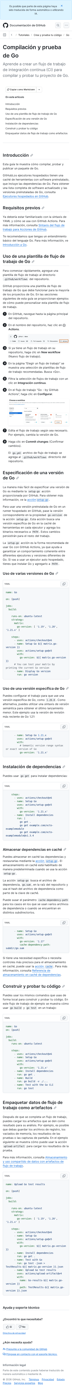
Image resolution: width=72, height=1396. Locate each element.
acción (37, 499)
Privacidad (48, 1379)
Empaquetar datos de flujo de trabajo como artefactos (33, 1105)
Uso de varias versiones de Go (28, 573)
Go (67, 34)
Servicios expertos (24, 1383)
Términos (34, 1379)
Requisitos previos (21, 207)
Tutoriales (23, 34)
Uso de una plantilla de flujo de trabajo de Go (34, 259)
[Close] (62, 6)
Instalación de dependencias (32, 766)
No (23, 1326)
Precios (7, 1383)
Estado (61, 1379)
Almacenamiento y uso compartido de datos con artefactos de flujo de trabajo (35, 1161)
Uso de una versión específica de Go (33, 688)
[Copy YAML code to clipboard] (64, 584)
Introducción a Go (15, 244)
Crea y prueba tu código (48, 34)
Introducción (16, 155)
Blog (40, 1383)
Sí (11, 1326)
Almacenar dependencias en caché (32, 849)
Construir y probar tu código (32, 986)
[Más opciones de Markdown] (39, 89)
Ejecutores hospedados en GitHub (25, 196)
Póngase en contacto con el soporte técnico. (31, 1354)
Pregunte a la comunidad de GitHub (26, 1349)
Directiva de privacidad (14, 1333)
